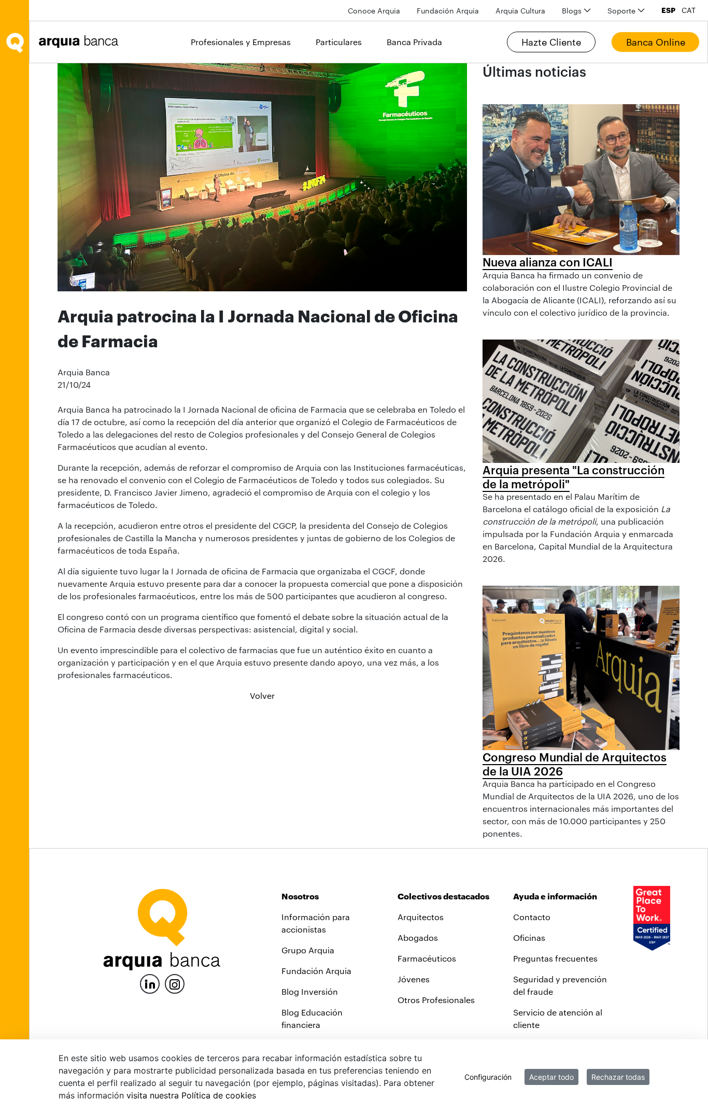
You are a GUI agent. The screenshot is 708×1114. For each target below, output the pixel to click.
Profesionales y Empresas (241, 42)
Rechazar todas (618, 1077)
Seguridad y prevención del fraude (560, 985)
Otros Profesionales (436, 1000)
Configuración (488, 1077)
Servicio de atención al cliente (557, 1018)
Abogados (418, 937)
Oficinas (529, 937)
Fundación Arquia (316, 971)
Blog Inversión (309, 991)
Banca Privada (414, 42)
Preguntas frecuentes (555, 958)
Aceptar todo (551, 1077)
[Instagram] (174, 983)
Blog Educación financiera (312, 1018)
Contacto (531, 917)
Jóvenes (414, 979)
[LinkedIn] (150, 983)
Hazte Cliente (551, 42)
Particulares (339, 42)
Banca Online (655, 42)
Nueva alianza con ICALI (548, 262)
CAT (689, 10)
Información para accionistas (315, 923)
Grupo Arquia (307, 950)
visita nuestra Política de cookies (191, 1095)
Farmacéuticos (427, 958)
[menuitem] (374, 10)
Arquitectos (421, 917)
